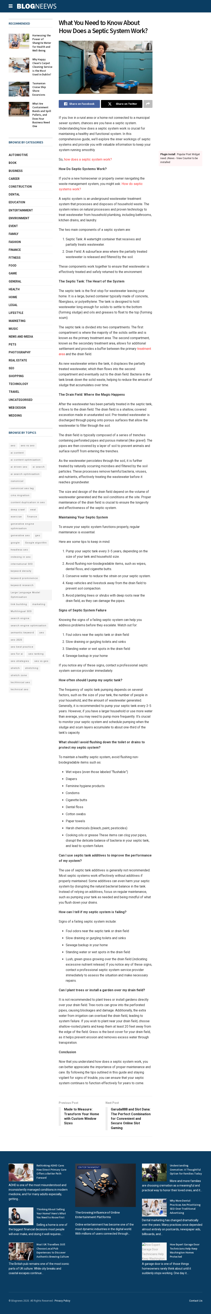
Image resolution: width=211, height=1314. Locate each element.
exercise (16, 516)
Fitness (15, 257)
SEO (11, 368)
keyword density (21, 571)
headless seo (19, 549)
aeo (13, 445)
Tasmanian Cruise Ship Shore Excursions (39, 89)
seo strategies (20, 661)
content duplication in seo (28, 502)
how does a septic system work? (88, 159)
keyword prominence (24, 578)
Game (13, 273)
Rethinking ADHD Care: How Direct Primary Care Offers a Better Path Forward (51, 1171)
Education (17, 202)
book (12, 162)
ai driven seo (19, 467)
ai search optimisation (25, 474)
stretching (31, 668)
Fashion (15, 242)
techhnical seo (20, 682)
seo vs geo (41, 661)
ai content (17, 453)
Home (13, 297)
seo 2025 (16, 640)
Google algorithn (36, 542)
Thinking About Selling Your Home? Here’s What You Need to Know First (51, 1213)
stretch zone (19, 675)
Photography (19, 352)
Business (16, 171)
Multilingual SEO (21, 611)
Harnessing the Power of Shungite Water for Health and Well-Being (41, 43)
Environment (19, 218)
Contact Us (195, 1300)
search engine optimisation (28, 625)
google (15, 542)
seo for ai (17, 654)
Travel (14, 391)
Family (13, 234)
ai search (39, 467)
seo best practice (22, 647)
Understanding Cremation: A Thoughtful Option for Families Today (186, 1169)
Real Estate (18, 360)
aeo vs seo (28, 445)
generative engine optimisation (22, 526)
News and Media (21, 336)
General (15, 281)
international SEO (22, 564)
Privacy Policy (62, 1300)
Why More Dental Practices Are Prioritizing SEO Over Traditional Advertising (185, 1207)
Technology (18, 384)
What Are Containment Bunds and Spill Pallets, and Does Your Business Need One (41, 115)
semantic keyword (22, 632)
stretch (15, 668)
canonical (17, 481)
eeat (33, 509)
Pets (12, 344)
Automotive (18, 155)
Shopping (16, 376)
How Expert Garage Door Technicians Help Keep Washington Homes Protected (184, 1250)
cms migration (20, 495)
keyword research (22, 585)
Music (13, 328)
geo (37, 535)
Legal (13, 305)
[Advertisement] (181, 81)
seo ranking (36, 654)
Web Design (17, 407)
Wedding (15, 415)
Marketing (17, 321)
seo (41, 632)
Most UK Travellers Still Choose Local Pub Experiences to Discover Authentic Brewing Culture (52, 1250)
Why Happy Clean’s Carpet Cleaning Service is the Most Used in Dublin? (42, 67)
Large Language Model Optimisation (25, 594)
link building (19, 604)
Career (14, 178)
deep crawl (18, 509)
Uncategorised (21, 399)
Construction (20, 186)
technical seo (19, 689)
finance (32, 516)
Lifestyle (16, 313)
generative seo (20, 535)
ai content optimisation (26, 460)
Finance (15, 249)
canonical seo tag (22, 488)
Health (14, 289)
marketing (38, 604)
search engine (20, 618)
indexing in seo (21, 557)
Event (13, 226)
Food (12, 265)
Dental (14, 194)
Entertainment (21, 210)
